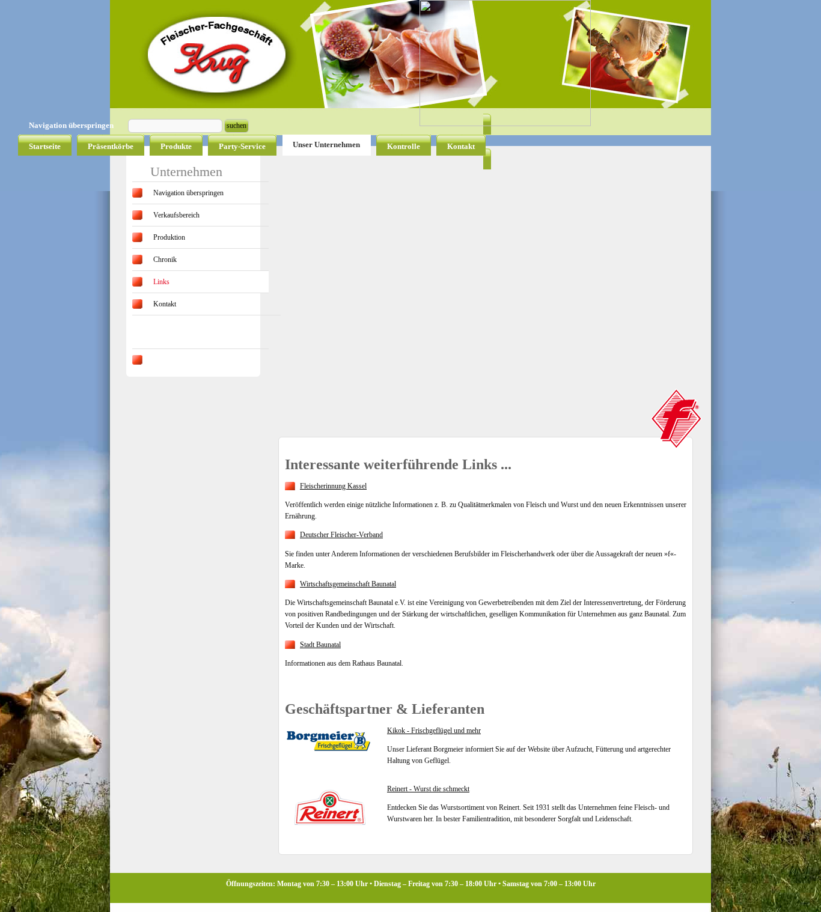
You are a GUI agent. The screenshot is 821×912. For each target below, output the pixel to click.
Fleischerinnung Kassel (333, 486)
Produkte (176, 146)
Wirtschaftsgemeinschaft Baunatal (348, 584)
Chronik (165, 259)
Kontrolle (403, 146)
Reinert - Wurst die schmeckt (428, 789)
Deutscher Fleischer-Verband (341, 534)
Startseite (45, 146)
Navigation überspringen (188, 193)
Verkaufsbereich (176, 215)
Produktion (169, 237)
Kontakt (461, 146)
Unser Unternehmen (326, 144)
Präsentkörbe (110, 146)
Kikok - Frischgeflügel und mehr (434, 730)
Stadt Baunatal (320, 644)
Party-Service (242, 146)
